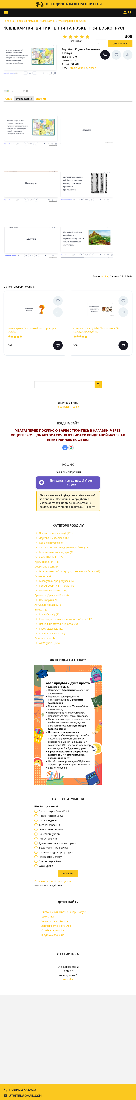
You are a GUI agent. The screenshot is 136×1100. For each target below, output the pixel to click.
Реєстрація (63, 406)
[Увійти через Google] (71, 447)
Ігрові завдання (48, 820)
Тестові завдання (49, 825)
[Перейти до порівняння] (127, 55)
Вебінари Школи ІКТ (49, 557)
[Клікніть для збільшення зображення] (30, 60)
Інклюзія (42, 609)
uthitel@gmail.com (25, 1096)
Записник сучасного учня (56, 925)
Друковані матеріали (54, 538)
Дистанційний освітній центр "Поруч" (63, 912)
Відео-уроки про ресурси (54, 847)
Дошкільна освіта (47, 566)
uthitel (105, 276)
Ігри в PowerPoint (52, 633)
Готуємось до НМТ (53, 590)
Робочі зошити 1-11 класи (57, 585)
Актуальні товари (48, 604)
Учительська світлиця (54, 921)
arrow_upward (128, 1092)
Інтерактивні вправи (51, 829)
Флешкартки (48, 600)
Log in (76, 406)
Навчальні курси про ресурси (56, 852)
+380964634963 (22, 1090)
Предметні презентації (56, 533)
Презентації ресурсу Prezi (52, 595)
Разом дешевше (51, 628)
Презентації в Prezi (50, 861)
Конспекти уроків (51, 542)
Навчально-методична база (58, 624)
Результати (41, 881)
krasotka (68, 979)
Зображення (24, 98)
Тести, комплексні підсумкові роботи (64, 547)
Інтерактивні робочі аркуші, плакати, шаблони (69, 571)
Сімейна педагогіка (52, 930)
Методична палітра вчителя (74, 4)
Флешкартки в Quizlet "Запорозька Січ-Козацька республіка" (96, 330)
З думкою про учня (52, 935)
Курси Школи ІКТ (47, 561)
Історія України (78, 68)
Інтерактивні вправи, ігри (56, 552)
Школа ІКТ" (48, 916)
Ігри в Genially (49, 614)
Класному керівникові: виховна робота (65, 619)
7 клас (92, 68)
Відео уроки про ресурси (56, 581)
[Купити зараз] (105, 55)
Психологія (43, 576)
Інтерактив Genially (50, 856)
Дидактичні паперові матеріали (57, 843)
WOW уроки (49, 643)
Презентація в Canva (51, 816)
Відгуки (41, 98)
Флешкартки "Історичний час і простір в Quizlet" (32, 330)
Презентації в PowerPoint (54, 811)
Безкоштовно (45, 638)
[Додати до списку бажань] (116, 55)
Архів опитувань (61, 881)
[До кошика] (58, 345)
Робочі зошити (48, 838)
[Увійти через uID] (65, 447)
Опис (8, 98)
